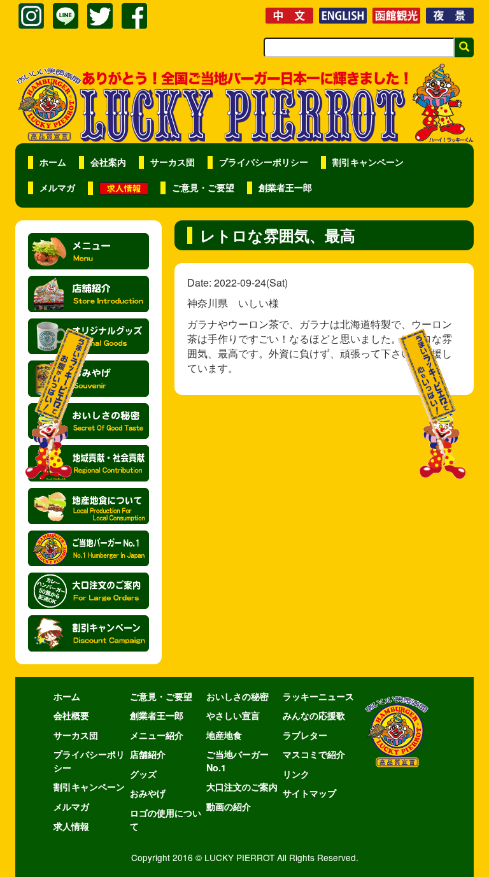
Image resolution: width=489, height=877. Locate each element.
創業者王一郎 (285, 188)
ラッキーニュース (318, 696)
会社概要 (71, 715)
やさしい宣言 (233, 715)
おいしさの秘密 (237, 696)
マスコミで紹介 (314, 754)
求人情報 (71, 826)
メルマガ (57, 188)
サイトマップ (309, 793)
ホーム (52, 162)
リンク (296, 773)
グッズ (143, 773)
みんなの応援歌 (314, 715)
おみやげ (148, 793)
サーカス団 (172, 162)
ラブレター (305, 735)
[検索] (464, 47)
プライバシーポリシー (263, 162)
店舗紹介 (148, 754)
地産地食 (224, 735)
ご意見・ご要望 (203, 188)
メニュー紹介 (156, 735)
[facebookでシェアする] (134, 16)
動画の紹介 (228, 806)
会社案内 (108, 162)
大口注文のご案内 (242, 786)
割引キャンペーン (368, 162)
